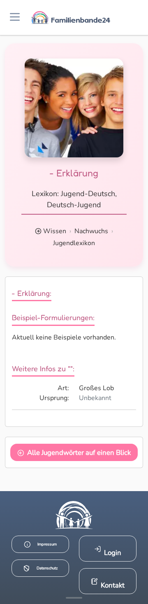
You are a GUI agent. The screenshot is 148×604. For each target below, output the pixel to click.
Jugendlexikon (74, 243)
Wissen (54, 231)
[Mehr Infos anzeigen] (74, 598)
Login (112, 552)
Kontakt (113, 585)
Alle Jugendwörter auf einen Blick (79, 452)
